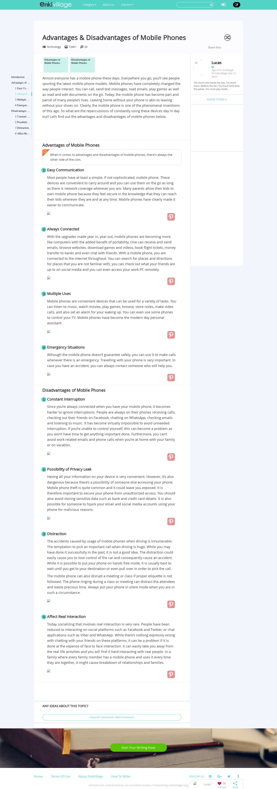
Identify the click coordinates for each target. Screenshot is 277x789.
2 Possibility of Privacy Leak (22, 122)
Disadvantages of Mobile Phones (20, 111)
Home (38, 776)
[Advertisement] (111, 129)
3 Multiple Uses (22, 99)
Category (89, 4)
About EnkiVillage (90, 776)
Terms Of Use (60, 776)
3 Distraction (22, 127)
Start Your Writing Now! (138, 747)
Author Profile (216, 99)
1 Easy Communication (22, 88)
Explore (126, 4)
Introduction (17, 77)
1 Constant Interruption (22, 116)
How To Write (120, 776)
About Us (108, 4)
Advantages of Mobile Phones (20, 82)
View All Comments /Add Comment (112, 717)
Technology (54, 47)
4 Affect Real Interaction (22, 133)
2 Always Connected (22, 94)
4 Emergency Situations (22, 105)
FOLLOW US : (197, 776)
